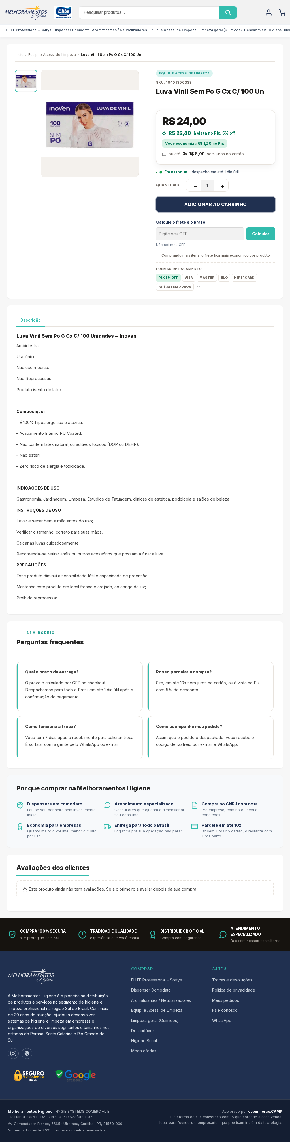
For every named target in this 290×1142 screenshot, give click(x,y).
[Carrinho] (282, 12)
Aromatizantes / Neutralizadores (119, 30)
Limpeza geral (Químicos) (220, 30)
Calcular (261, 233)
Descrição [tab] (30, 320)
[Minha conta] (268, 12)
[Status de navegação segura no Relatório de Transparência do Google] (75, 1075)
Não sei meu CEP (170, 245)
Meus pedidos (225, 1000)
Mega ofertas (143, 1050)
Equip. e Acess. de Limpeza (172, 30)
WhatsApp (221, 1020)
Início (19, 55)
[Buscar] (228, 12)
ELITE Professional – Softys (28, 30)
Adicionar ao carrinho (215, 204)
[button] (26, 81)
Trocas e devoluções (232, 979)
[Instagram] (13, 1053)
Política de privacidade (233, 990)
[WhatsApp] (27, 1053)
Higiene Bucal (144, 1040)
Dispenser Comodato (72, 30)
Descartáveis (255, 30)
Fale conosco (225, 1010)
